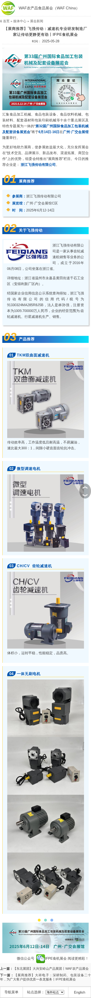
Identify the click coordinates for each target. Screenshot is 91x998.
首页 (6, 21)
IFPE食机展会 (56, 958)
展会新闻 (36, 21)
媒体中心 (19, 21)
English (79, 992)
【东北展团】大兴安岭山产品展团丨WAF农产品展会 (51, 968)
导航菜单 (11, 992)
